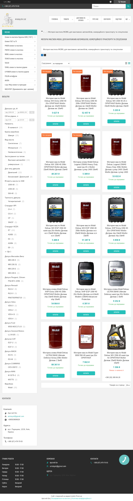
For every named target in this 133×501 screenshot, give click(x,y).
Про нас (95, 19)
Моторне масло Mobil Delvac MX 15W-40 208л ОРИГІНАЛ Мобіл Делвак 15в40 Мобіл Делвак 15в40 (55, 166)
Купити (55, 124)
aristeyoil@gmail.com (16, 416)
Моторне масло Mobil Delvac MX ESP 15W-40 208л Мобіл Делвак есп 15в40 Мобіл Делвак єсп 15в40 (86, 230)
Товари (66, 19)
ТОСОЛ (7, 63)
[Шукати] (128, 6)
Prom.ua (79, 496)
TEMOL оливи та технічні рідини (16, 67)
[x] (45, 55)
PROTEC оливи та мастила (14, 50)
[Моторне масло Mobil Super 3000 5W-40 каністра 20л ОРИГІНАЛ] (86, 337)
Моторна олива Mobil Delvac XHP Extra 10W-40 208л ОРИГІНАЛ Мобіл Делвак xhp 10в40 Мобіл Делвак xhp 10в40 (55, 294)
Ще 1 (9, 252)
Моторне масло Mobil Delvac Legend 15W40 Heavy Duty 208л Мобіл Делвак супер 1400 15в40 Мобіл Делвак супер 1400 (116, 167)
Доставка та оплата (81, 19)
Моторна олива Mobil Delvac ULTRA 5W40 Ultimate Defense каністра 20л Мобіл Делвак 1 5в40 (116, 293)
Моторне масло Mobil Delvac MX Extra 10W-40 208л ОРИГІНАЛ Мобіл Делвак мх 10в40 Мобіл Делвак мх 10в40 (86, 103)
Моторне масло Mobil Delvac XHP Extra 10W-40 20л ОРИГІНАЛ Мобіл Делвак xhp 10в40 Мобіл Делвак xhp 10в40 (116, 230)
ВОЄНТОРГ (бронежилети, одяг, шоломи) (19, 89)
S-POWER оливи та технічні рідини (17, 72)
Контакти (107, 19)
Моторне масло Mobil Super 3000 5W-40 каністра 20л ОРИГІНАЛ (86, 355)
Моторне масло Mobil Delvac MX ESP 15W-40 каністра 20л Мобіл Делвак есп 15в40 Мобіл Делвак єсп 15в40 (55, 230)
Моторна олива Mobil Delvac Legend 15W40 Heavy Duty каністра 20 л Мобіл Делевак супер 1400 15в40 (86, 166)
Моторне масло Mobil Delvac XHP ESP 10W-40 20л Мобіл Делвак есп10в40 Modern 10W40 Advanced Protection (86, 294)
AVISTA (7, 81)
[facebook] (42, 55)
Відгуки (119, 19)
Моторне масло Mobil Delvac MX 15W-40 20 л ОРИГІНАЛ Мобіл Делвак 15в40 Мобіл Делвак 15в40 (116, 102)
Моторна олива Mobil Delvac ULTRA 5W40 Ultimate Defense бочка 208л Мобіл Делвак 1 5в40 (55, 356)
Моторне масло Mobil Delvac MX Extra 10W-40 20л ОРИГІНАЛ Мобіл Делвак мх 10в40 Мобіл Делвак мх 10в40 (55, 103)
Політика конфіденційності (81, 498)
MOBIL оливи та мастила (13, 54)
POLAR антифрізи (11, 76)
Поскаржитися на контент (60, 498)
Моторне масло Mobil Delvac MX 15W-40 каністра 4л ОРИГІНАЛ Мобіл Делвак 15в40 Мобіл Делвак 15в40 (116, 358)
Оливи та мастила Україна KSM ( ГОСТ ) (19, 37)
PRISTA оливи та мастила (14, 46)
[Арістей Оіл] (7, 19)
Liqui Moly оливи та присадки (15, 85)
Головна (55, 19)
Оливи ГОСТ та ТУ (11, 41)
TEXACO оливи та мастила (14, 59)
